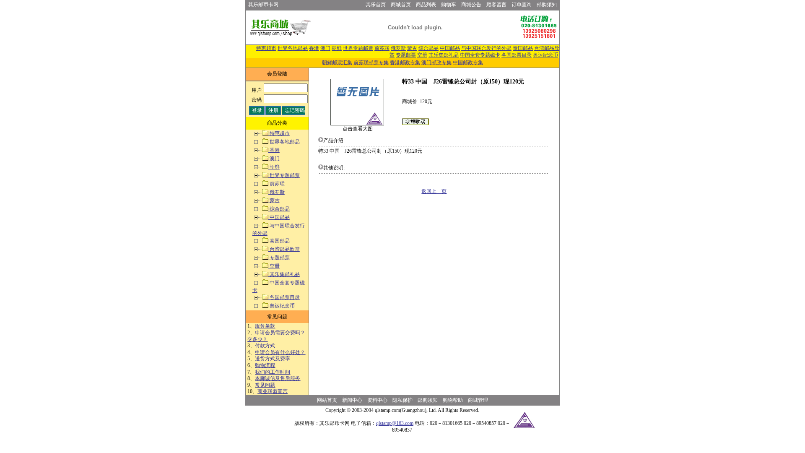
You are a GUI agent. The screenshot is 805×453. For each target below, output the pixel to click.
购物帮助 (453, 400)
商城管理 (478, 400)
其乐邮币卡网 (263, 5)
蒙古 (412, 48)
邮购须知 (547, 5)
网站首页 (327, 400)
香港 (314, 48)
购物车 (448, 5)
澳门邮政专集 (436, 62)
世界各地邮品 (293, 48)
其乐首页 (376, 5)
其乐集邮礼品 (443, 55)
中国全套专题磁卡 (480, 55)
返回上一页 (434, 191)
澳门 (325, 48)
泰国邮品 (523, 48)
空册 (422, 55)
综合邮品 (428, 48)
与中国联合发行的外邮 (486, 48)
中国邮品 (450, 48)
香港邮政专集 (405, 62)
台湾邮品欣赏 (284, 249)
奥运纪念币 (545, 55)
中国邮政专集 (468, 62)
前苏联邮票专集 (371, 62)
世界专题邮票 (358, 48)
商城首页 (401, 5)
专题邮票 (406, 55)
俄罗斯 (398, 48)
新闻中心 (352, 400)
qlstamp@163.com (394, 423)
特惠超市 (266, 48)
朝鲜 (337, 48)
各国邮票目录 (516, 55)
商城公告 (471, 5)
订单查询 (522, 5)
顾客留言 (496, 5)
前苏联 (382, 48)
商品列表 (426, 5)
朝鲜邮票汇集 (337, 62)
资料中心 (377, 400)
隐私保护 (402, 400)
